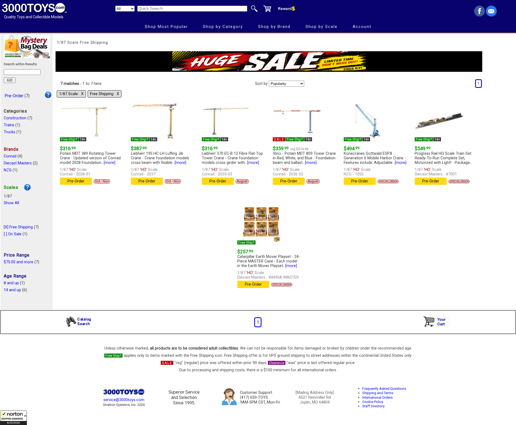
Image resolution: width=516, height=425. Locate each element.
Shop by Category (223, 26)
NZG (8, 170)
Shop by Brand (274, 26)
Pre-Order (14, 95)
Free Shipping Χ (104, 94)
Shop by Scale (322, 26)
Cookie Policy (372, 402)
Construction (15, 118)
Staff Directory (373, 406)
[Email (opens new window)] (491, 14)
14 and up (12, 290)
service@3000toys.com (123, 400)
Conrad (10, 156)
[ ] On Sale (13, 234)
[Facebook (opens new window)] (479, 14)
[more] (109, 162)
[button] (13, 417)
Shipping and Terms (377, 393)
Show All (11, 203)
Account (362, 26)
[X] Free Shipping (18, 227)
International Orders (377, 397)
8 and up (11, 283)
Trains (9, 125)
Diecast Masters (18, 163)
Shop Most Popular (166, 26)
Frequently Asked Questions (384, 389)
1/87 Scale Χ (71, 94)
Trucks (9, 132)
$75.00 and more (18, 262)
